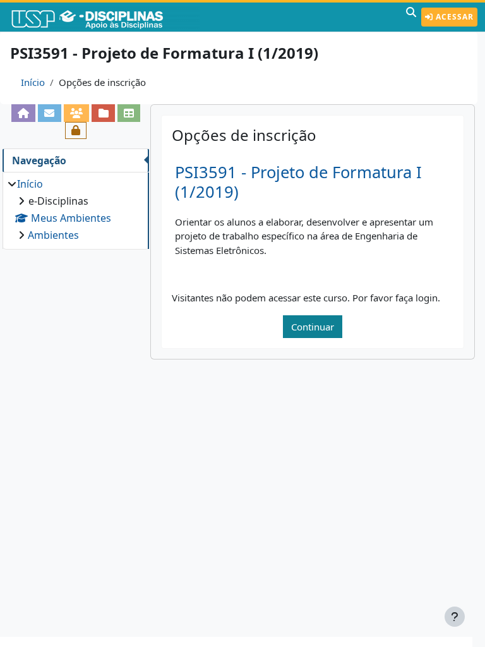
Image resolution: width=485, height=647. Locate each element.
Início (33, 82)
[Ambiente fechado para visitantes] (76, 130)
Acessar (453, 16)
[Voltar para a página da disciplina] (23, 112)
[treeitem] (75, 209)
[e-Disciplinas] (106, 17)
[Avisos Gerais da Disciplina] (49, 112)
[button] (411, 17)
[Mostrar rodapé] (455, 617)
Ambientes (53, 235)
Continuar (312, 326)
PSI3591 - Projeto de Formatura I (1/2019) (298, 182)
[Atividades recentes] (103, 112)
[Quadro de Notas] (129, 112)
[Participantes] (77, 112)
